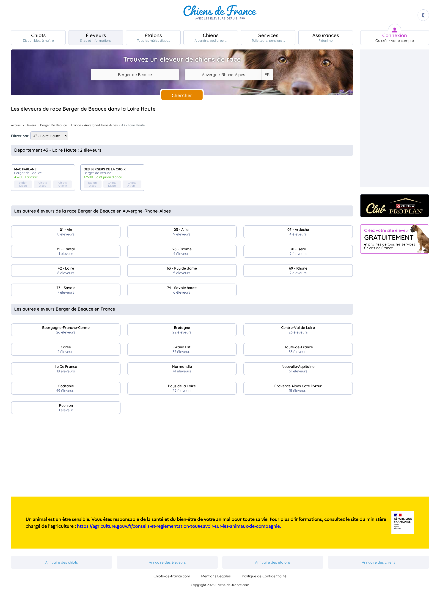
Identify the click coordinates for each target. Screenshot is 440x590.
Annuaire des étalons (273, 562)
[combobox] (135, 74)
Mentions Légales (216, 576)
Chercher (182, 95)
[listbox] (267, 74)
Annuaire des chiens (378, 562)
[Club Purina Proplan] (394, 205)
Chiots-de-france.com (172, 576)
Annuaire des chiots (61, 562)
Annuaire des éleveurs (167, 562)
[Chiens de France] (220, 15)
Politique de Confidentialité (264, 576)
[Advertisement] (181, 457)
